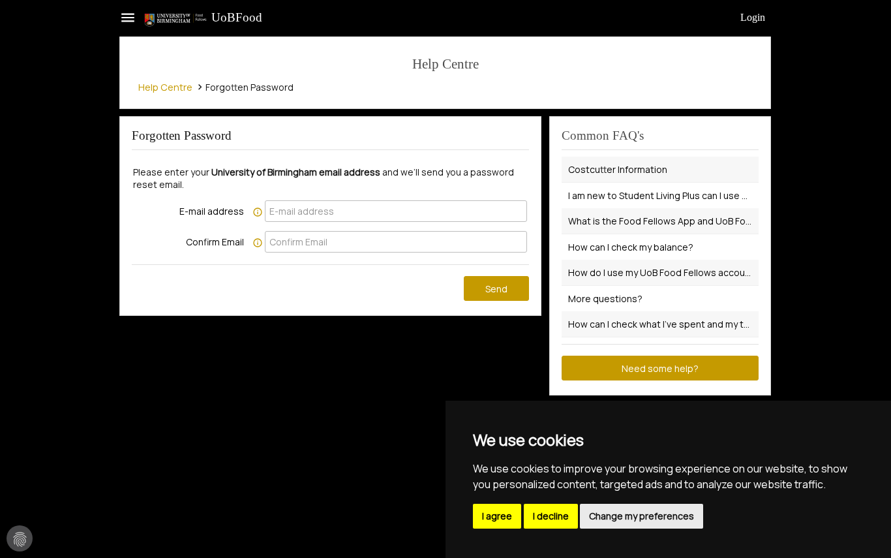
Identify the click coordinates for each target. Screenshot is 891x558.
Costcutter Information (617, 169)
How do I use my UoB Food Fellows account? (663, 272)
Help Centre (165, 86)
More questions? (605, 298)
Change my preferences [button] (641, 516)
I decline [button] (551, 516)
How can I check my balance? (630, 247)
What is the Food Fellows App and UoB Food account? (663, 221)
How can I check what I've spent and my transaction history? (663, 324)
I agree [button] (497, 516)
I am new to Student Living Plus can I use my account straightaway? (663, 195)
